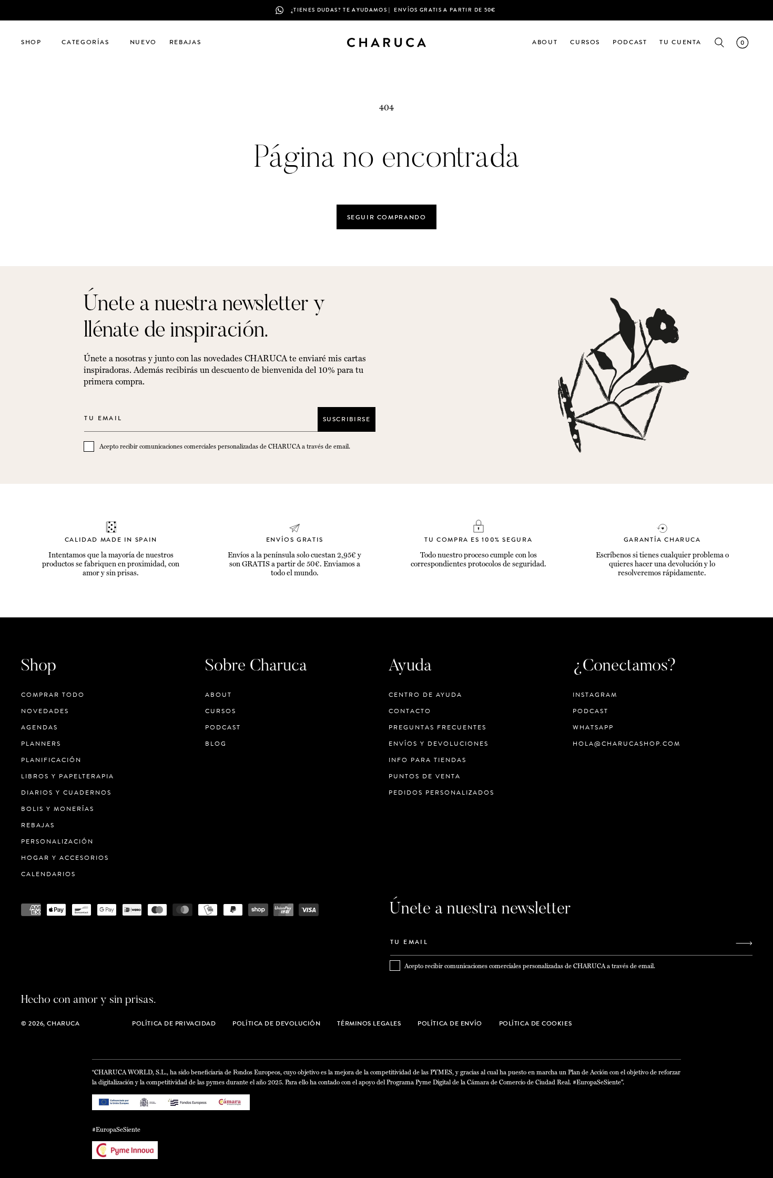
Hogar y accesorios (65, 857)
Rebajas (38, 825)
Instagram (595, 694)
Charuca (63, 1023)
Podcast (223, 727)
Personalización (57, 841)
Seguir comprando (386, 217)
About (218, 694)
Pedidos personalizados (441, 792)
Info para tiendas (427, 760)
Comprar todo (53, 694)
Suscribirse (347, 419)
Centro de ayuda (425, 694)
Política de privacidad (174, 1023)
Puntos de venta (425, 776)
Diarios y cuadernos (66, 792)
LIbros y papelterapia (67, 776)
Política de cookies (535, 1023)
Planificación (51, 760)
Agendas (39, 727)
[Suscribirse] (744, 943)
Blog (216, 743)
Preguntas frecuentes (437, 727)
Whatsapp (593, 727)
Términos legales (369, 1023)
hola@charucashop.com (626, 743)
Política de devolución (276, 1023)
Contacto (410, 711)
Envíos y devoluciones (439, 743)
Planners (41, 743)
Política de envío (450, 1023)
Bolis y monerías (57, 809)
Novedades (45, 711)
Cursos (220, 711)
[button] (35, 42)
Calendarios (48, 874)
